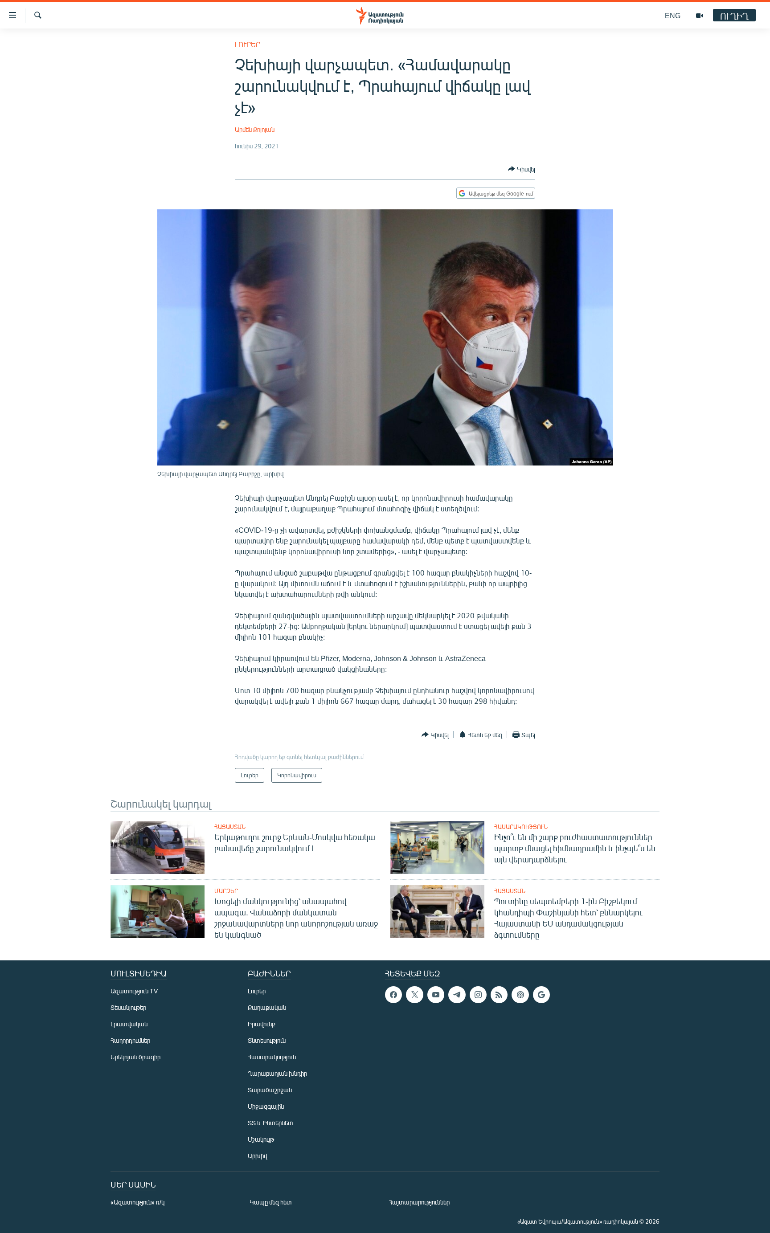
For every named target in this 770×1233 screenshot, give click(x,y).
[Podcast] (520, 994)
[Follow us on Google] (541, 994)
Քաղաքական (267, 1007)
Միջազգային (266, 1106)
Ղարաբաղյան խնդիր (277, 1073)
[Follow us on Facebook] (393, 994)
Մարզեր (226, 890)
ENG (672, 15)
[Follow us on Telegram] (456, 994)
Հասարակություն (521, 826)
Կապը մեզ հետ (271, 1202)
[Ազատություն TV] (699, 15)
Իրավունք (261, 1024)
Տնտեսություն (267, 1040)
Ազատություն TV (134, 991)
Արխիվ (257, 1156)
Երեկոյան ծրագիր (135, 1057)
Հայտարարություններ (419, 1202)
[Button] (521, 168)
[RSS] (499, 994)
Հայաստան (230, 826)
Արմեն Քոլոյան (254, 129)
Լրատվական (129, 1024)
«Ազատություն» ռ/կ (137, 1202)
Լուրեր (247, 44)
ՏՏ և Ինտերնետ (270, 1123)
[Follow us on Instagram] (478, 994)
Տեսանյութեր (128, 1007)
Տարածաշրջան (270, 1090)
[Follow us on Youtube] (435, 994)
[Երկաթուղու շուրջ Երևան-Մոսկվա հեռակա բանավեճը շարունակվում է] (158, 847)
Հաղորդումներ (130, 1040)
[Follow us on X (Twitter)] (414, 994)
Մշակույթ (261, 1139)
